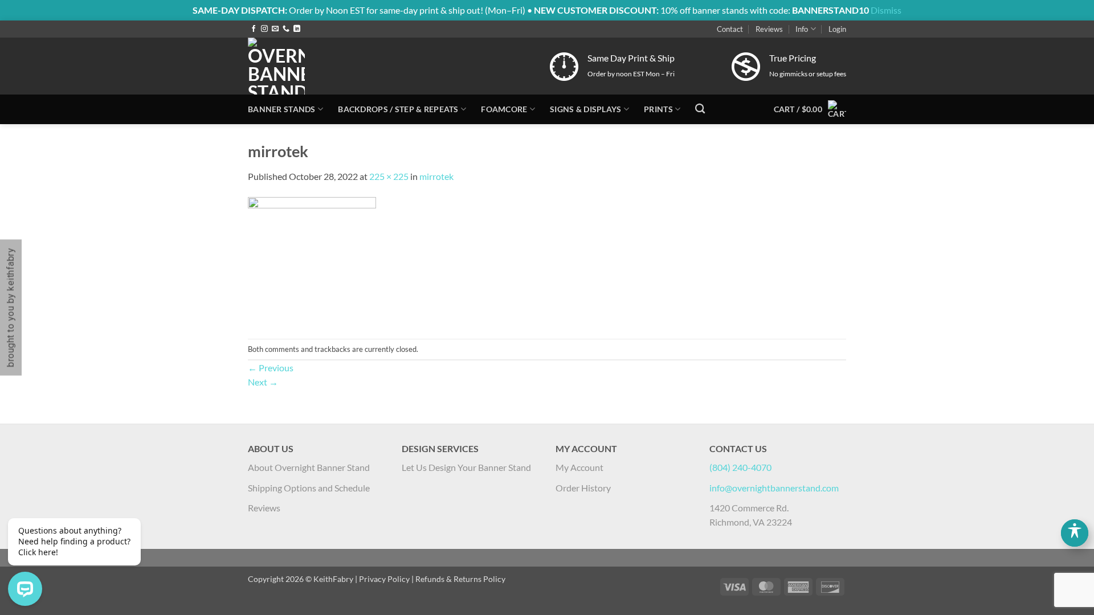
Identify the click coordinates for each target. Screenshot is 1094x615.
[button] (837, 29)
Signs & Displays (586, 109)
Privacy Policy (384, 579)
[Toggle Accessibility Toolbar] (1074, 533)
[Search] (700, 109)
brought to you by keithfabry (10, 307)
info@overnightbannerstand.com (774, 487)
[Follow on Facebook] (253, 29)
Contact (730, 29)
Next (263, 381)
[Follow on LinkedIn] (296, 29)
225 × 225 (389, 176)
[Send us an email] (275, 29)
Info (801, 29)
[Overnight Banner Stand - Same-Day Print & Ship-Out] (356, 66)
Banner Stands (282, 109)
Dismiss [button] (886, 10)
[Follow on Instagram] (264, 29)
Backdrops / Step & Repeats (398, 109)
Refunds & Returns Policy (460, 579)
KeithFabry (333, 579)
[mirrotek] (312, 260)
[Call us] (286, 29)
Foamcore (504, 109)
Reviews (769, 29)
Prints (658, 109)
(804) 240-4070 (740, 467)
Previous (270, 367)
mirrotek (436, 176)
